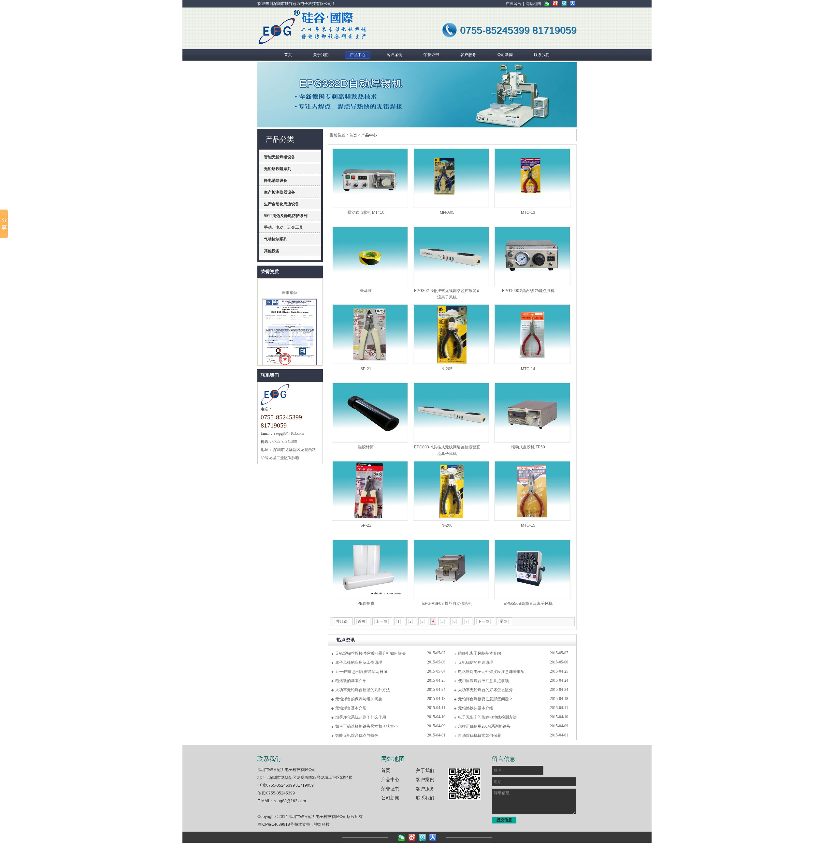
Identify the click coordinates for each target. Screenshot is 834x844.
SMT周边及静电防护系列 (286, 215)
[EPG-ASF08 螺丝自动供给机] (451, 569)
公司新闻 (390, 797)
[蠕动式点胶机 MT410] (370, 178)
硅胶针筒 (366, 447)
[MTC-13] (532, 178)
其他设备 (272, 251)
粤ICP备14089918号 (275, 824)
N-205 (447, 369)
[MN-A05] (451, 178)
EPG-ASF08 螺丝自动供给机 (447, 603)
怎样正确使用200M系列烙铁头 (484, 726)
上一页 (381, 621)
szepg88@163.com (288, 801)
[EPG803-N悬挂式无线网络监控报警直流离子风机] (451, 413)
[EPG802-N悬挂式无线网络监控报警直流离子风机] (451, 256)
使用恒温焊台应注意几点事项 (483, 680)
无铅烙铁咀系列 (277, 169)
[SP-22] (370, 491)
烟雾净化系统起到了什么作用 (360, 717)
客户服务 (425, 788)
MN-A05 (447, 212)
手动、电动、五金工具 (283, 227)
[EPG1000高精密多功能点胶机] (532, 256)
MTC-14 (528, 369)
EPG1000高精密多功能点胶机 (528, 290)
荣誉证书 (390, 788)
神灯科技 (322, 824)
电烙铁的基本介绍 (351, 680)
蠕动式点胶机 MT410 (366, 212)
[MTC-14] (532, 334)
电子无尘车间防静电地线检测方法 (487, 717)
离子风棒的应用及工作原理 (358, 662)
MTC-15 (528, 525)
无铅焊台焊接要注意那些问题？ (485, 699)
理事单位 (289, 283)
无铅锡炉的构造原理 (475, 662)
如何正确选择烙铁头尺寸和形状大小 (366, 726)
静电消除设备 (275, 180)
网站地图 (533, 3)
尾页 (503, 621)
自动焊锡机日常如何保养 (479, 735)
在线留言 (513, 3)
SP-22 (365, 525)
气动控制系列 (275, 239)
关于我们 (425, 770)
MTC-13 (528, 212)
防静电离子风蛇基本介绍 (479, 653)
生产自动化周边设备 (281, 204)
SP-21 (365, 369)
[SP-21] (370, 334)
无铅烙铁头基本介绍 (475, 708)
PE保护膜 (365, 603)
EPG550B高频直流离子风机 (528, 603)
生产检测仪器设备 (279, 192)
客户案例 (425, 779)
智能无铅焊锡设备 (279, 157)
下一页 (483, 621)
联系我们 (270, 375)
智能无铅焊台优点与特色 (356, 735)
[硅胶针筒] (370, 413)
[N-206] (451, 491)
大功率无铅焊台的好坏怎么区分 (485, 690)
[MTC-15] (532, 491)
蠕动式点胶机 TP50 (528, 447)
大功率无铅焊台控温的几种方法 (362, 690)
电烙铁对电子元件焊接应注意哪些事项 (491, 671)
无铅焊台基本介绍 (351, 708)
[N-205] (451, 334)
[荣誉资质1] (289, 363)
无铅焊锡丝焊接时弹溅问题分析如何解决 (370, 653)
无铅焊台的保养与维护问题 (358, 699)
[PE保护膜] (370, 569)
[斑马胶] (370, 256)
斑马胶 (366, 290)
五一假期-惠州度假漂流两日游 (361, 671)
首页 (353, 135)
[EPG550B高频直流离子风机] (532, 569)
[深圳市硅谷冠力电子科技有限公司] (279, 43)
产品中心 (369, 135)
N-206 (447, 525)
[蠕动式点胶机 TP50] (532, 413)
